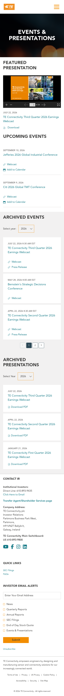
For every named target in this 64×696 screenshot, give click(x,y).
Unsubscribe (9, 649)
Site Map (44, 681)
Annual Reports (15, 615)
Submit (16, 640)
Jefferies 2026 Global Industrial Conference (30, 155)
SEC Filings (12, 570)
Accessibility (21, 681)
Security (33, 681)
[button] (14, 170)
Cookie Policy (49, 675)
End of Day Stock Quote (20, 625)
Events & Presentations (19, 630)
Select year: (9, 229)
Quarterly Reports (17, 609)
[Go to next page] (41, 345)
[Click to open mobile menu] (56, 7)
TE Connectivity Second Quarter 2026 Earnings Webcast (31, 317)
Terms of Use (12, 675)
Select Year (9, 376)
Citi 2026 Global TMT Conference (24, 187)
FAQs (9, 574)
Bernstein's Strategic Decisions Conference (27, 286)
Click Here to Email (14, 494)
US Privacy (35, 675)
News (10, 604)
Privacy (24, 675)
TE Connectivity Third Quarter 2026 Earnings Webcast (30, 250)
